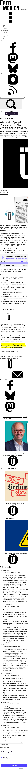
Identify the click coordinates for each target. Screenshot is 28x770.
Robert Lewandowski (12, 358)
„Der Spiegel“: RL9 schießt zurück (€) (13, 282)
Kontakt (5, 28)
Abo (4, 25)
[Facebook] (10, 390)
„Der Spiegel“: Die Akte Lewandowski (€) (13, 277)
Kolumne (5, 468)
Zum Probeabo (9, 115)
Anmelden (11, 111)
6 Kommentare (4, 194)
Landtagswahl (6, 35)
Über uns (5, 27)
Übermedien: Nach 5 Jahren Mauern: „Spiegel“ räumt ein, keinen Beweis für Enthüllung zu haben (15, 298)
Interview (5, 417)
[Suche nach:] (12, 97)
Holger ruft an (10, 356)
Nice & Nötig (6, 38)
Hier (13, 271)
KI (3, 40)
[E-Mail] (17, 379)
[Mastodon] (10, 411)
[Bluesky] (10, 400)
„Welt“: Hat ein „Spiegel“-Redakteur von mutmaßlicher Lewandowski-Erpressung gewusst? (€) (13, 292)
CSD (4, 37)
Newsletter (5, 30)
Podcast (5, 32)
